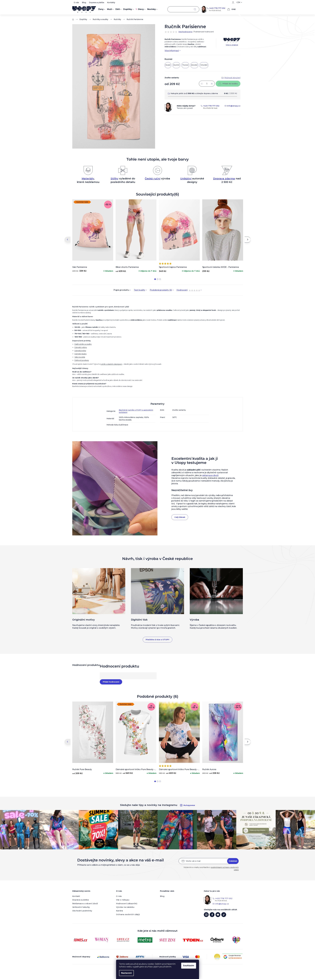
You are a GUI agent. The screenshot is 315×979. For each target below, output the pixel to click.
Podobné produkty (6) (161, 290)
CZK (238, 2)
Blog (84, 2)
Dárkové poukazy (82, 360)
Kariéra (119, 911)
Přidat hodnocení (111, 682)
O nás (76, 2)
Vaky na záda (80, 357)
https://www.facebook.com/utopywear (212, 914)
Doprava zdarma (224, 178)
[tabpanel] (92, 236)
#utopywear (189, 805)
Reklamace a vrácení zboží (85, 903)
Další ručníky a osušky (83, 344)
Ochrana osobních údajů (128, 914)
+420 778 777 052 (217, 8)
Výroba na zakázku (125, 907)
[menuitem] (101, 9)
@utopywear (223, 914)
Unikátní (185, 178)
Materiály (88, 178)
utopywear (206, 914)
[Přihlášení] (233, 2)
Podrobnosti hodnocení (203, 32)
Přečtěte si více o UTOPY (157, 639)
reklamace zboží (210, 475)
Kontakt (76, 896)
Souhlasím (188, 965)
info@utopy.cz (233, 106)
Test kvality (139, 290)
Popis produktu (121, 290)
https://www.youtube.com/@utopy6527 (217, 914)
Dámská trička (80, 351)
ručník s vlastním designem (111, 364)
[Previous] (67, 240)
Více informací (172, 50)
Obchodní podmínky (82, 911)
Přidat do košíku (230, 84)
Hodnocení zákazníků (126, 903)
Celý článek (179, 517)
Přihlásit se (233, 861)
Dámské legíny (81, 354)
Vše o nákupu (122, 900)
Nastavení (126, 973)
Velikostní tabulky (81, 907)
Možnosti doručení (232, 78)
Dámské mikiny (81, 347)
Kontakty (111, 2)
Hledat (195, 9)
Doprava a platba (96, 2)
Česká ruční (152, 178)
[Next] (248, 240)
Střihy (114, 178)
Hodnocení (188, 290)
